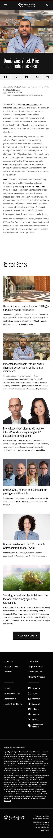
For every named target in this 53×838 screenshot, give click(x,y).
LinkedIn (35, 709)
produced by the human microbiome (29, 186)
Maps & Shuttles (35, 666)
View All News (26, 635)
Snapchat (36, 704)
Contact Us (8, 661)
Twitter (34, 693)
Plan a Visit (33, 661)
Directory (7, 671)
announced (30, 104)
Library (7, 688)
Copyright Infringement (41, 827)
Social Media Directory (37, 725)
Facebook (36, 688)
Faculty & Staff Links (13, 704)
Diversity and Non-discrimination (14, 747)
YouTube (35, 714)
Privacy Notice (44, 830)
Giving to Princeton (36, 676)
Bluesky (35, 719)
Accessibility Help (11, 666)
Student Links (10, 698)
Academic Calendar (12, 693)
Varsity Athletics (35, 671)
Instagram (36, 698)
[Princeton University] (14, 818)
